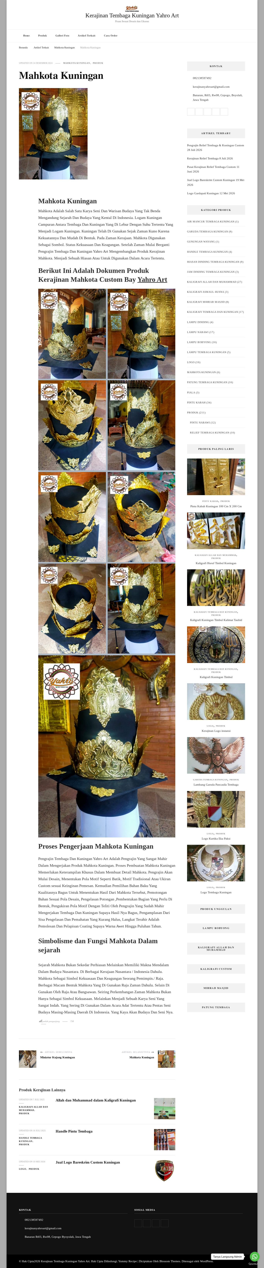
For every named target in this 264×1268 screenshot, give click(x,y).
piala (191, 392)
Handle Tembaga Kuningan (30, 1139)
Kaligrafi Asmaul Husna (205, 291)
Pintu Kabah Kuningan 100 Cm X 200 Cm (216, 506)
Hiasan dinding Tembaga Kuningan (213, 261)
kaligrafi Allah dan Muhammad (33, 1108)
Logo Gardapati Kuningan (203, 193)
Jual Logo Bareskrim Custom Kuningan (88, 1162)
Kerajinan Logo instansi (216, 730)
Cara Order (111, 35)
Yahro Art (152, 279)
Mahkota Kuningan (76, 63)
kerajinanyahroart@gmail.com (211, 86)
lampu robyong (199, 342)
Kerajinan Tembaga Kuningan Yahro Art (132, 15)
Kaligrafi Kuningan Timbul (216, 677)
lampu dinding (198, 322)
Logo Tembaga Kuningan (216, 892)
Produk (42, 35)
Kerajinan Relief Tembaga (203, 158)
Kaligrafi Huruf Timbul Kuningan (216, 563)
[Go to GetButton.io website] (255, 1264)
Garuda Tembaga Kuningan (207, 231)
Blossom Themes (169, 1261)
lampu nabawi (198, 332)
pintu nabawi (200, 422)
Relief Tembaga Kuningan (209, 432)
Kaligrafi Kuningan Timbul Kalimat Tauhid (216, 620)
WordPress (206, 1261)
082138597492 (202, 78)
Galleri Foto (62, 35)
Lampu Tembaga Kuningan (206, 352)
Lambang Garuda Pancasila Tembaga (216, 784)
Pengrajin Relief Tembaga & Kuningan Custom (215, 145)
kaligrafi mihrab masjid (206, 301)
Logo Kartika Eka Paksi (216, 838)
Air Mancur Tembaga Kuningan (210, 221)
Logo (22, 1169)
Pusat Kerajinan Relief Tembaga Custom (211, 166)
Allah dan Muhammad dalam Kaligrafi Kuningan (96, 1100)
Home (26, 35)
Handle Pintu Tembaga (74, 1131)
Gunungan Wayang (201, 241)
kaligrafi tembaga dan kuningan (212, 311)
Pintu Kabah (196, 402)
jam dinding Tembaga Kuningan (211, 271)
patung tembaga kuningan (207, 382)
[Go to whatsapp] (255, 1256)
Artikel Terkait (86, 35)
